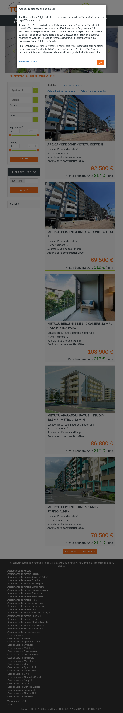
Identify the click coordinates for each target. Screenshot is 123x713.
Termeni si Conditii (28, 61)
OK (100, 62)
